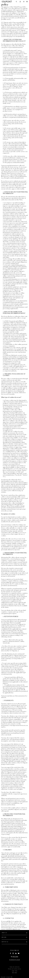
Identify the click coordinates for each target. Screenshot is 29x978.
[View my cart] (20, 1)
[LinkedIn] (16, 953)
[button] (16, 1)
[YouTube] (18, 953)
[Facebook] (10, 953)
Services (4, 937)
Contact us (5, 941)
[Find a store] (23, 1)
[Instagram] (13, 953)
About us (4, 932)
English (15, 956)
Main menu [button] (14, 972)
